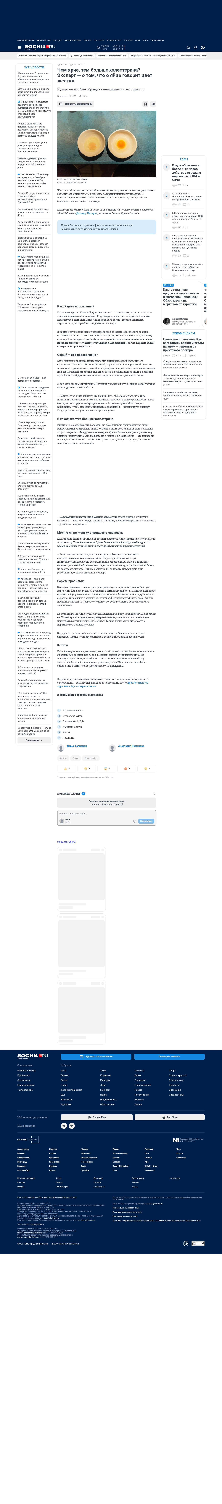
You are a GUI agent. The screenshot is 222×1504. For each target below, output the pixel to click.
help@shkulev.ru (37, 1026)
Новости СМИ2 (66, 841)
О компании (23, 881)
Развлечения (142, 896)
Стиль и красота (178, 877)
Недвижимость (26, 40)
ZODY (137, 40)
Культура (105, 881)
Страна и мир (176, 881)
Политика (140, 881)
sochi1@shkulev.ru (51, 1020)
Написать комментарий (78, 104)
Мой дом (105, 891)
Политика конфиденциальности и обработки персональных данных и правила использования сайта (156, 1022)
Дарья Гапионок (77, 745)
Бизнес (65, 877)
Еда (63, 896)
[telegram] (64, 927)
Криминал (105, 877)
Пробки (128, 40)
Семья (138, 906)
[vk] (72, 927)
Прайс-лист (23, 877)
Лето (103, 886)
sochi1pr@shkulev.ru (154, 1005)
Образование (107, 906)
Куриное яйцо (90, 758)
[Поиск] (188, 47)
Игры (145, 40)
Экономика (175, 891)
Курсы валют (114, 40)
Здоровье (66, 906)
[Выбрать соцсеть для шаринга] (153, 104)
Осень (138, 877)
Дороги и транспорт (71, 891)
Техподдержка (25, 891)
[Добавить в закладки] (145, 104)
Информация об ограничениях (126, 1009)
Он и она (139, 872)
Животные (66, 901)
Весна (64, 881)
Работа (138, 891)
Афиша (87, 40)
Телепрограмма (72, 40)
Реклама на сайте (26, 872)
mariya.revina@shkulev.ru (27, 1039)
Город (64, 886)
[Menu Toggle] (19, 47)
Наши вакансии (25, 886)
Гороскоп (99, 40)
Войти (68, 822)
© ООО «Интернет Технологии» (66, 1045)
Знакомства (44, 40)
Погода (57, 40)
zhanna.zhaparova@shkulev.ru (30, 1034)
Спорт (172, 872)
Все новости (34, 67)
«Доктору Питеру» (86, 213)
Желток (63, 758)
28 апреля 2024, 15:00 (66, 96)
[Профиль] (202, 47)
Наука (103, 896)
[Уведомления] (195, 47)
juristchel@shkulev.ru (86, 1022)
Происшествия (143, 886)
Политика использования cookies (127, 1014)
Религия (139, 901)
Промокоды (157, 40)
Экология (174, 886)
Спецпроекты (176, 896)
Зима (103, 872)
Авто (63, 872)
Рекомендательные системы (125, 1018)
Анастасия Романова (131, 745)
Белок (75, 758)
